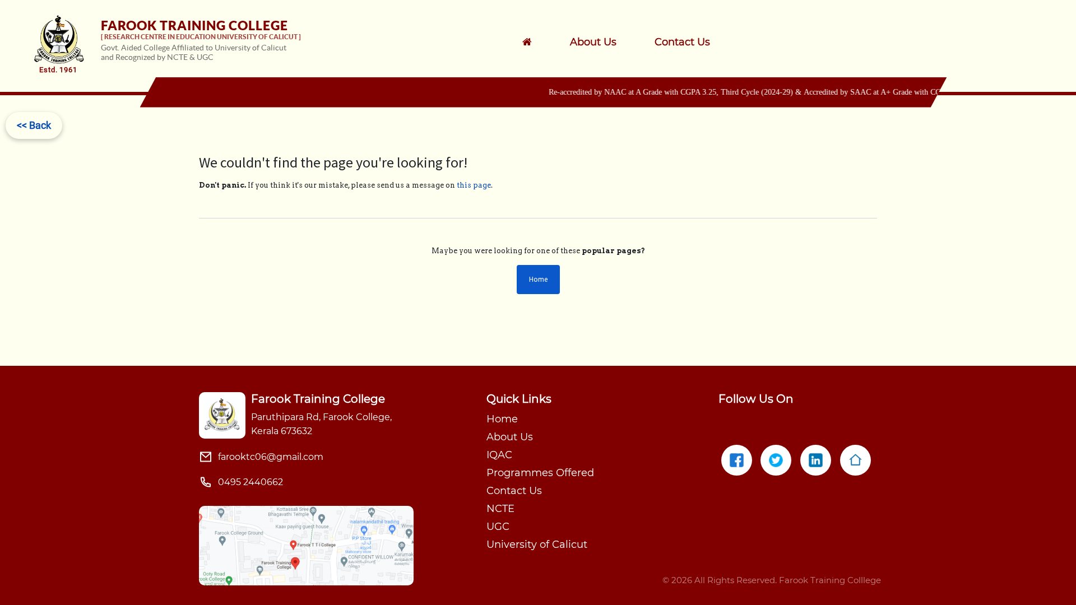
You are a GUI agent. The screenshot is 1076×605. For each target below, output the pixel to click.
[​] (541, 42)
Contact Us (514, 491)
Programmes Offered (540, 473)
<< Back (34, 125)
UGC (497, 526)
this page (474, 185)
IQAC (499, 455)
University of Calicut (536, 544)
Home (538, 279)
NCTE (500, 508)
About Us (509, 437)
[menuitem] (607, 42)
